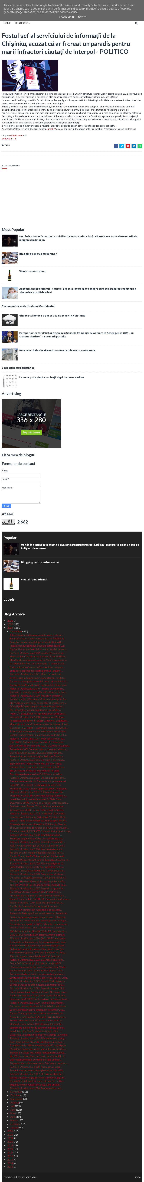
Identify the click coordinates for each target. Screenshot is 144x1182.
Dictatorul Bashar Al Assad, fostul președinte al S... (37, 881)
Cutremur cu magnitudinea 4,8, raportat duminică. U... (39, 681)
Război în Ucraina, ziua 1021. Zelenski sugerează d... (38, 988)
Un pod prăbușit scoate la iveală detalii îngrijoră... (36, 752)
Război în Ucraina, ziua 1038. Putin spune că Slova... (37, 716)
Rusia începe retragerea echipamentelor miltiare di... (38, 916)
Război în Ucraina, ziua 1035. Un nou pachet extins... (38, 777)
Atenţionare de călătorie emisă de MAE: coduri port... (39, 1045)
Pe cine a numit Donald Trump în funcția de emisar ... (38, 806)
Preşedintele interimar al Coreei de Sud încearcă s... (38, 895)
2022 (10, 1134)
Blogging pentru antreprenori (38, 253)
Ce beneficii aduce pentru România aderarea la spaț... (38, 941)
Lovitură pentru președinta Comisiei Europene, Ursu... (39, 977)
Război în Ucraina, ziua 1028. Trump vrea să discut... (37, 874)
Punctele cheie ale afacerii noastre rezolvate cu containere (57, 350)
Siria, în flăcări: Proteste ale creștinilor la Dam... (35, 770)
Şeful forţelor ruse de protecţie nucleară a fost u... (37, 866)
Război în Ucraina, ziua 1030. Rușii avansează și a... (37, 849)
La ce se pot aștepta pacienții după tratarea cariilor (51, 377)
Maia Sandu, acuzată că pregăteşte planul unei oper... (38, 788)
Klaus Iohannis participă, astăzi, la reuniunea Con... (37, 845)
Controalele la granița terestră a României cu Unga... (38, 952)
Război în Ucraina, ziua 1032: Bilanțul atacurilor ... (36, 834)
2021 (10, 1138)
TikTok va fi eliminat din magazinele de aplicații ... (36, 909)
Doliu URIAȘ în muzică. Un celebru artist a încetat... (37, 934)
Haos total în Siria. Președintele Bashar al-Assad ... (37, 1041)
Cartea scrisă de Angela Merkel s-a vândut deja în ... (38, 1077)
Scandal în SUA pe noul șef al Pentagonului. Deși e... (38, 1052)
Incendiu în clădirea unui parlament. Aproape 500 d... (38, 816)
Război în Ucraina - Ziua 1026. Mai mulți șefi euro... (36, 902)
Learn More (66, 17)
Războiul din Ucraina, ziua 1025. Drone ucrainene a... (38, 927)
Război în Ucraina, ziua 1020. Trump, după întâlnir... (37, 1002)
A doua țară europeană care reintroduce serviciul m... (38, 731)
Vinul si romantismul (32, 271)
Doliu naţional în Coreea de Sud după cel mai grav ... (37, 667)
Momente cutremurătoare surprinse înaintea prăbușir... (40, 724)
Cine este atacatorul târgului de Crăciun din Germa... (38, 824)
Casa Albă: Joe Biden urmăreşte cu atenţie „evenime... (39, 1034)
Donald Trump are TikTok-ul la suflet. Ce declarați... (37, 856)
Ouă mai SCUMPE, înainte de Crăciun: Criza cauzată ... (39, 802)
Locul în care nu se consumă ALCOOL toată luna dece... (40, 745)
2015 (10, 1159)
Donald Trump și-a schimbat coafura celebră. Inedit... (38, 820)
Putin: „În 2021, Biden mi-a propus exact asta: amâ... (38, 713)
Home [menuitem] (7, 23)
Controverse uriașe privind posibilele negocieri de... (37, 945)
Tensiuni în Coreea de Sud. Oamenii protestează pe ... (39, 920)
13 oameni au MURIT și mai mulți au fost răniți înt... (37, 809)
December (16, 631)
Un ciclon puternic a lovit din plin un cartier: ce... (35, 891)
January (14, 1127)
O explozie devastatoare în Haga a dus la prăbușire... (38, 1048)
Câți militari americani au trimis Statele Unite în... (36, 1059)
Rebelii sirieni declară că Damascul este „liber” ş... (36, 1020)
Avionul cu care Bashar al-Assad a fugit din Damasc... (38, 1016)
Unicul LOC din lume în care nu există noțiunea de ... (38, 741)
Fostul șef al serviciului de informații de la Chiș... (35, 709)
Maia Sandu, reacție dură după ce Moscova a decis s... (38, 659)
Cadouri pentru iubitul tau (18, 367)
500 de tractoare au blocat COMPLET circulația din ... (38, 931)
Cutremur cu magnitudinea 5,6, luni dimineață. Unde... (38, 1006)
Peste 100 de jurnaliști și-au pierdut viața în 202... (36, 963)
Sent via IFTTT (9, 138)
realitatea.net (15, 135)
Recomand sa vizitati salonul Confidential (28, 306)
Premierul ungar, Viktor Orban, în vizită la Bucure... (37, 838)
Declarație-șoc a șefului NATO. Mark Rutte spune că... (39, 923)
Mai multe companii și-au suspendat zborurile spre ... (38, 702)
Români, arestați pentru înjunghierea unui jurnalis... (37, 1070)
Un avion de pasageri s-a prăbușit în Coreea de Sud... (38, 692)
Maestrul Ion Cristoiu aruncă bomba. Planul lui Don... (38, 656)
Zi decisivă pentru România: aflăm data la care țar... (37, 948)
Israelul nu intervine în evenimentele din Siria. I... (36, 1031)
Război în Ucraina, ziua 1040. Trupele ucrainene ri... (37, 688)
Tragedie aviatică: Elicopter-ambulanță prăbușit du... (38, 795)
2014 (10, 1163)
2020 (10, 1141)
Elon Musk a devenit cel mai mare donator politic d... (38, 1056)
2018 (10, 1148)
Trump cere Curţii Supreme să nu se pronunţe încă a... (39, 699)
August (14, 1102)
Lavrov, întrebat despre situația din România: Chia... (37, 1009)
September (16, 1098)
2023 (10, 1130)
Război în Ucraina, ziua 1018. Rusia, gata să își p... (36, 1066)
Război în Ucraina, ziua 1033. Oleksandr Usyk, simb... (38, 813)
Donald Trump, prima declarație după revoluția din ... (37, 1013)
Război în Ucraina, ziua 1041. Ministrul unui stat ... (36, 674)
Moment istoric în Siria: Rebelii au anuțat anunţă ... (36, 1023)
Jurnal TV (51, 128)
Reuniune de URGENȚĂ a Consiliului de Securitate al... (39, 998)
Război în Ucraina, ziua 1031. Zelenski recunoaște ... (37, 841)
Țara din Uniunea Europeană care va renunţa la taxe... (38, 884)
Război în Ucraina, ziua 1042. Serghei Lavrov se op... (37, 652)
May (12, 1113)
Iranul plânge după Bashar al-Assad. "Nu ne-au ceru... (38, 991)
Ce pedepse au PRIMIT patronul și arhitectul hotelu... (39, 727)
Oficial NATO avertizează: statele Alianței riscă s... (37, 706)
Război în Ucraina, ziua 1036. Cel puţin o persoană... (37, 759)
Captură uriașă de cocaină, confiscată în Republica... (38, 995)
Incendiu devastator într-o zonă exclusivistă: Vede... (38, 966)
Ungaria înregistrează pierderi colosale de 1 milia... (37, 1080)
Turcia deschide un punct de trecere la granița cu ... (37, 973)
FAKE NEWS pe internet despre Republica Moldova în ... (40, 859)
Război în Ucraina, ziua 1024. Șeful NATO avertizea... (38, 938)
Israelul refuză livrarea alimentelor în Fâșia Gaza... (36, 799)
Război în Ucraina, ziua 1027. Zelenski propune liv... (37, 888)
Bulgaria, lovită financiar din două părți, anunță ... (36, 1084)
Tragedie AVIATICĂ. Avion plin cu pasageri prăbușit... (39, 749)
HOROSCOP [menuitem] (21, 23)
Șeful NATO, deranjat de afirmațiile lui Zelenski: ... (36, 784)
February (15, 1123)
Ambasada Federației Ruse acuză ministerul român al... (39, 913)
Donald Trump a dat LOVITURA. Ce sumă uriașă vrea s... (40, 898)
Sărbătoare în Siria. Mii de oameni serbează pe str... (37, 1027)
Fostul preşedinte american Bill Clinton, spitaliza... (36, 774)
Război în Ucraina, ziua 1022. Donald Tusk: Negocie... (38, 981)
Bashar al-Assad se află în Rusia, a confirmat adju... (37, 984)
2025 (10, 624)
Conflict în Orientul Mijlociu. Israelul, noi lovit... (35, 906)
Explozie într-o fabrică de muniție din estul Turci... (36, 763)
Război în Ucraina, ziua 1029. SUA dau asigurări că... (37, 863)
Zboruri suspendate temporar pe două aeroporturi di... (39, 827)
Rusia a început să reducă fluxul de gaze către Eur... (38, 645)
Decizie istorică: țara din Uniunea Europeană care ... (37, 870)
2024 (10, 627)
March (14, 1120)
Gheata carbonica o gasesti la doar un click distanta (52, 315)
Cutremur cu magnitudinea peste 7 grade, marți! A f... (38, 877)
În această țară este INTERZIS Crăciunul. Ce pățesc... (39, 720)
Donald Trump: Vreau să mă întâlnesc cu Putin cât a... (38, 734)
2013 (10, 1166)
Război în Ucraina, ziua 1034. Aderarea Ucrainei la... (37, 791)
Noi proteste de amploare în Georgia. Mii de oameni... (38, 684)
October (15, 1095)
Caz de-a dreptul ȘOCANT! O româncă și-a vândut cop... (40, 831)
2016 (10, 1155)
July (12, 1105)
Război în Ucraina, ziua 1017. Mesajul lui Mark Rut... (37, 1073)
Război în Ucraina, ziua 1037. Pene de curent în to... (37, 738)
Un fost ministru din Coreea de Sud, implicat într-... (37, 970)
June (13, 1109)
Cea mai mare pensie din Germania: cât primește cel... (38, 781)
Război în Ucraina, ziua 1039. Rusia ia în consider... (36, 695)
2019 (10, 1145)
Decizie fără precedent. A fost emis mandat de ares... (38, 649)
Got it (82, 17)
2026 (10, 620)
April (13, 1116)
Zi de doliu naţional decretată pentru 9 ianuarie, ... (36, 670)
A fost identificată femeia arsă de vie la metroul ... (36, 634)
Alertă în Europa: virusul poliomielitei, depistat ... (36, 956)
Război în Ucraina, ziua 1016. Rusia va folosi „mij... (36, 1088)
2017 (10, 1152)
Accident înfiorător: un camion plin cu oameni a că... (37, 663)
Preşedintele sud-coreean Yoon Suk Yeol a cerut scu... (39, 1063)
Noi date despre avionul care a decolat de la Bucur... (37, 766)
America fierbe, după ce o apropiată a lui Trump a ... (37, 756)
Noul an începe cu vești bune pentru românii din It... (38, 638)
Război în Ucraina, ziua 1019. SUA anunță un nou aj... (38, 1038)
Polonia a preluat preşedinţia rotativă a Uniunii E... (36, 642)
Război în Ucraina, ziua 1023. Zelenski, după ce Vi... (37, 959)
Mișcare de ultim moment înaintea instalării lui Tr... (37, 852)
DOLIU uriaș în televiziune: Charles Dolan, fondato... (38, 677)
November (16, 1091)
